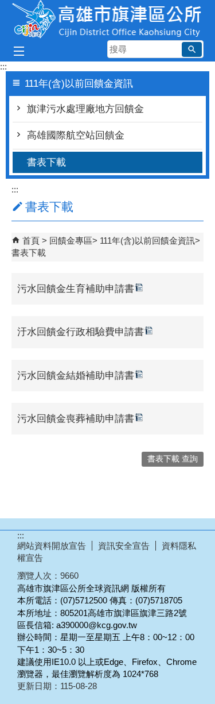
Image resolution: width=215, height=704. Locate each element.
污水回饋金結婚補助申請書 (75, 375)
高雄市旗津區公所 (108, 19)
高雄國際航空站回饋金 (75, 135)
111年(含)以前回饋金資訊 (147, 240)
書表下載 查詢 (172, 459)
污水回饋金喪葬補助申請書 (75, 418)
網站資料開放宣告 (51, 546)
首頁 (31, 240)
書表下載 (46, 162)
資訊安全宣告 (124, 546)
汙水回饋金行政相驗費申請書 (80, 331)
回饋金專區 (70, 240)
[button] (192, 49)
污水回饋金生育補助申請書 (75, 288)
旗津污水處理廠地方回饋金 (85, 108)
